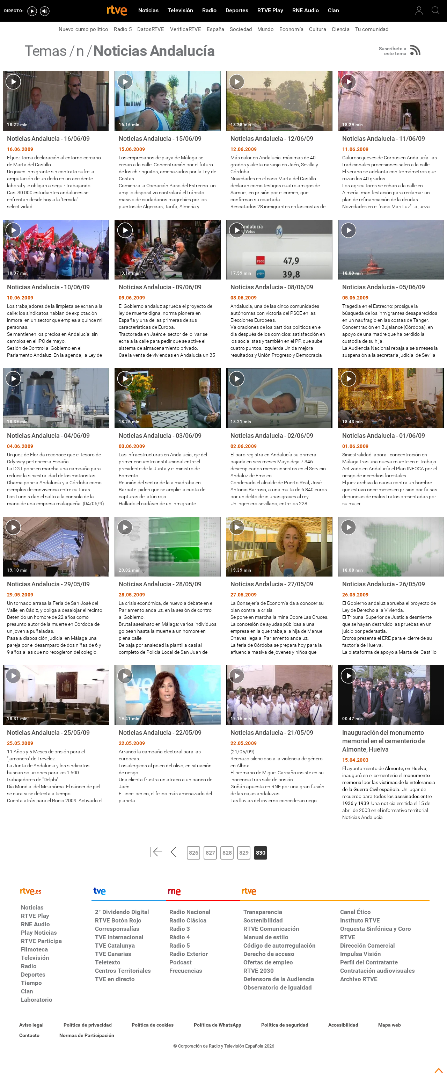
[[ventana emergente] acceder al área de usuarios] (419, 10)
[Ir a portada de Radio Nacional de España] (203, 893)
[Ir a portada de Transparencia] (335, 893)
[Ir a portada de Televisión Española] (128, 893)
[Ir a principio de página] (438, 1070)
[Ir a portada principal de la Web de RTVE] (54, 891)
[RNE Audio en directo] (44, 11)
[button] (156, 852)
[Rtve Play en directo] (32, 11)
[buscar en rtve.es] (436, 10)
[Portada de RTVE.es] (117, 11)
